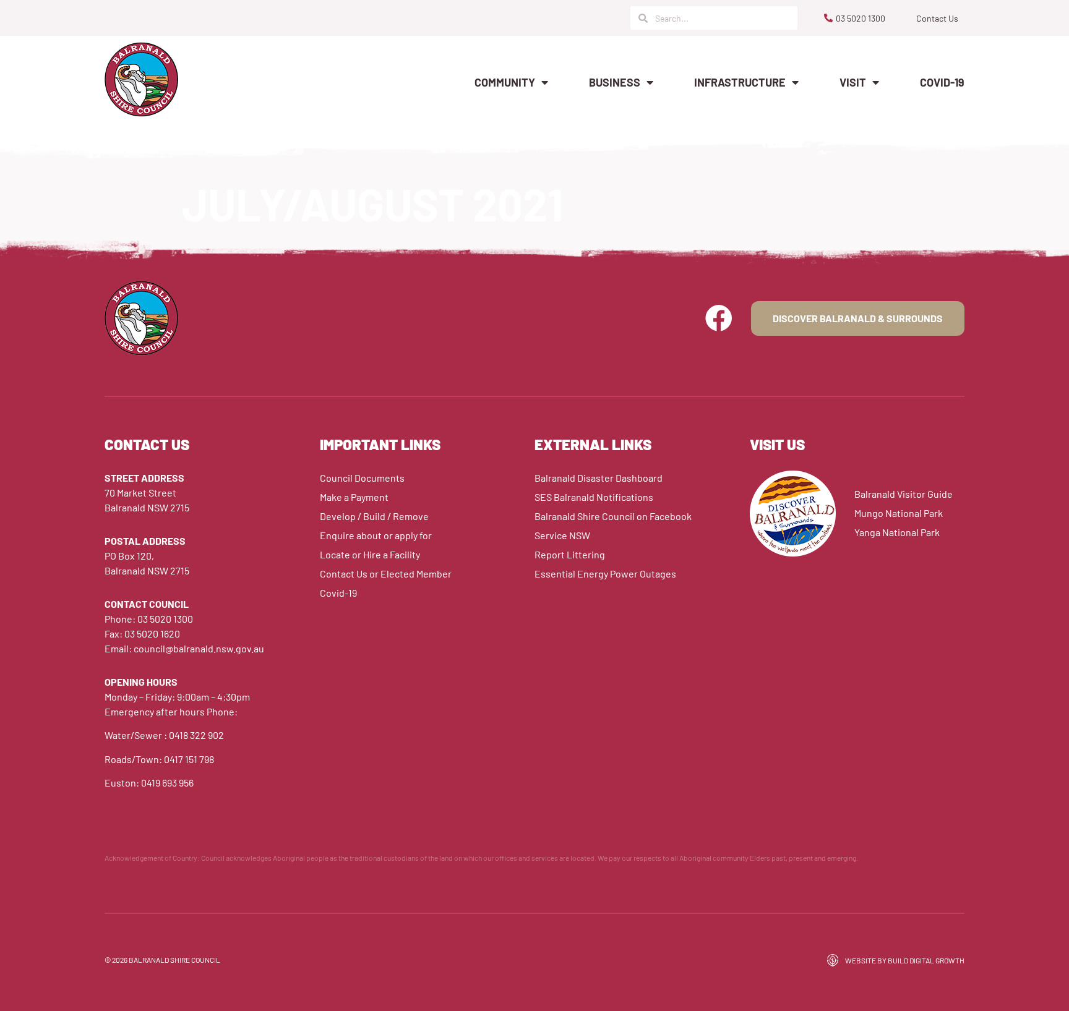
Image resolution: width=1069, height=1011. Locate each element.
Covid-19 (942, 82)
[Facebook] (718, 318)
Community (504, 82)
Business (614, 82)
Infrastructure (740, 82)
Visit (852, 82)
